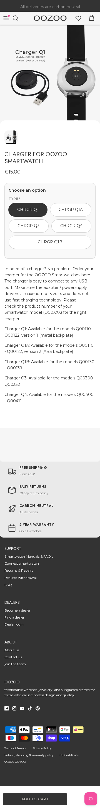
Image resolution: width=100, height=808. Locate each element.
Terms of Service (15, 748)
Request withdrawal (20, 578)
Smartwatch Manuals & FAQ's (28, 556)
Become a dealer (17, 610)
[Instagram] (14, 708)
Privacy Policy (42, 748)
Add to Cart (35, 799)
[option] (50, 75)
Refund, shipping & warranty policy (28, 755)
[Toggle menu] (6, 18)
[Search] (18, 18)
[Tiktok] (30, 708)
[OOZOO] (50, 18)
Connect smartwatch (21, 563)
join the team (15, 664)
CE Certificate (69, 755)
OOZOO (20, 762)
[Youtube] (22, 708)
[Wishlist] (78, 18)
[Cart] (92, 18)
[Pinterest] (38, 708)
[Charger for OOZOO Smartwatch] (50, 75)
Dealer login (14, 624)
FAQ (8, 585)
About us (11, 650)
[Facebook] (6, 708)
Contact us (13, 657)
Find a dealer (14, 617)
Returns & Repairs (18, 570)
